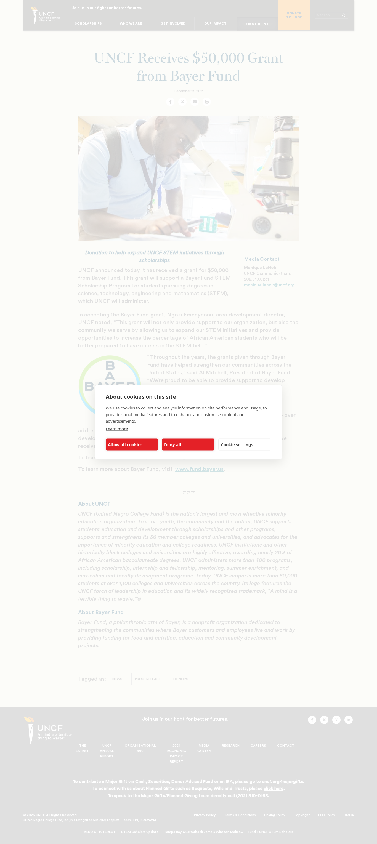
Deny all (172, 444)
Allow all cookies (125, 444)
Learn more (117, 428)
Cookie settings (237, 444)
